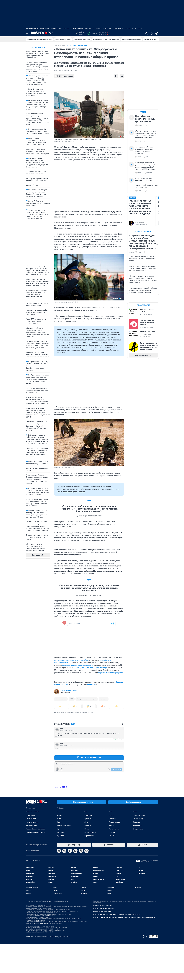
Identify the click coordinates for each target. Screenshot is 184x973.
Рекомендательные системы (102, 911)
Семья (111, 836)
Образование (89, 836)
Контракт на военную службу (86, 699)
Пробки (128, 28)
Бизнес (59, 815)
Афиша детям (56, 28)
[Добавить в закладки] (116, 76)
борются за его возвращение (110, 672)
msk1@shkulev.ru (50, 915)
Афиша (98, 28)
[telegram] (59, 851)
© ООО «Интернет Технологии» (60, 937)
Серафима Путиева (69, 690)
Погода (66, 28)
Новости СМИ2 (60, 787)
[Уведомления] (151, 33)
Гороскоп (107, 28)
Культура (87, 819)
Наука (86, 829)
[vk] (64, 851)
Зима (86, 812)
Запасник (103, 699)
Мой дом (87, 825)
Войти (61, 770)
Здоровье (60, 836)
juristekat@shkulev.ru (75, 918)
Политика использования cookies (103, 908)
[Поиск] (146, 33)
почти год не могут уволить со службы (71, 660)
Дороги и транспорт (64, 825)
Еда (58, 829)
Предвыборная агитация (35, 829)
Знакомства (89, 28)
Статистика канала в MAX (36, 832)
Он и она (112, 812)
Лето (86, 822)
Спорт (135, 812)
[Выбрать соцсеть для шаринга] (122, 76)
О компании (30, 815)
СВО (71, 699)
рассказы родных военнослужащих (77, 665)
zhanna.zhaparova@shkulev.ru (35, 929)
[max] (75, 851)
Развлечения (114, 829)
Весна (59, 819)
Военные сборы (61, 699)
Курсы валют (118, 28)
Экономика (137, 825)
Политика (112, 819)
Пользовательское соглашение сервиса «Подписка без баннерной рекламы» (116, 914)
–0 (121, 739)
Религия (112, 832)
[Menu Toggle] (27, 33)
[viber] (81, 851)
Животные (61, 832)
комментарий (66, 76)
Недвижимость (32, 28)
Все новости (38, 47)
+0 (115, 739)
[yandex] (86, 851)
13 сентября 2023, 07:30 (61, 70)
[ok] (70, 851)
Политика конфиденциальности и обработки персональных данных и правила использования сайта (124, 917)
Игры (140, 28)
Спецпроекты (138, 829)
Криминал (88, 815)
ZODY (134, 28)
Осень (111, 815)
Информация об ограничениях (102, 905)
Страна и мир (138, 819)
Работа (111, 825)
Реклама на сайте (32, 812)
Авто (58, 812)
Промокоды (44, 28)
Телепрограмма (77, 28)
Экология (136, 822)
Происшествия (114, 822)
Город (59, 822)
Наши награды (31, 819)
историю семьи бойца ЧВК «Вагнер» (91, 667)
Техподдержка (31, 825)
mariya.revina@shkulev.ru (40, 923)
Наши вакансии (32, 822)
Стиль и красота (139, 815)
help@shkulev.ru (40, 920)
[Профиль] (156, 33)
